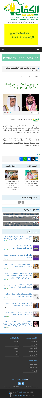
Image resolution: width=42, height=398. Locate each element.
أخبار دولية (34, 345)
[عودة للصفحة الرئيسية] (21, 10)
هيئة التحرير (33, 364)
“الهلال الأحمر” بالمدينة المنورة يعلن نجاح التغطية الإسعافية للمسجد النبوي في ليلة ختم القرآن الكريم (21, 222)
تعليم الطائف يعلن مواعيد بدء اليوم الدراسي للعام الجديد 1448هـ (20, 247)
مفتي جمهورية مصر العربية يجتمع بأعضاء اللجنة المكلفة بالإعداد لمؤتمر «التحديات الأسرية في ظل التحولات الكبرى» (18, 275)
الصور (17, 351)
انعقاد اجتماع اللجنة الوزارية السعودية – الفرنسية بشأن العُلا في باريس (19, 313)
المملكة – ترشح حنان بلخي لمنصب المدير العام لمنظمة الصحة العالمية (19, 304)
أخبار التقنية (33, 348)
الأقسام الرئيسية (31, 338)
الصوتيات (16, 348)
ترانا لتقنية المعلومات (19, 395)
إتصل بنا (34, 371)
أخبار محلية (34, 341)
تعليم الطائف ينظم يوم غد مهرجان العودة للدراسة (18, 256)
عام (38, 68)
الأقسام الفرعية (14, 338)
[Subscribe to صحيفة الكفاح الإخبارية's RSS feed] (22, 202)
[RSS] (19, 202)
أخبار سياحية (33, 355)
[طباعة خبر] (31, 113)
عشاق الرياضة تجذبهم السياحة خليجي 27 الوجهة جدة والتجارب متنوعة (18, 265)
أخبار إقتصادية (33, 351)
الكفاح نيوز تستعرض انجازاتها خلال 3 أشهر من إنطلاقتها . (23, 217)
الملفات (17, 355)
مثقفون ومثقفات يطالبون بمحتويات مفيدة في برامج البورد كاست (18, 295)
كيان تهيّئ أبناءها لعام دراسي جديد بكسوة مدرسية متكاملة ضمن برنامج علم (17, 285)
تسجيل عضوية (33, 367)
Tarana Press (21, 392)
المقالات (16, 341)
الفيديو (17, 345)
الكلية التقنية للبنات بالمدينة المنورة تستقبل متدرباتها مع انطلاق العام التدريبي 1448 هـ (17, 237)
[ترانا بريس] (10, 395)
